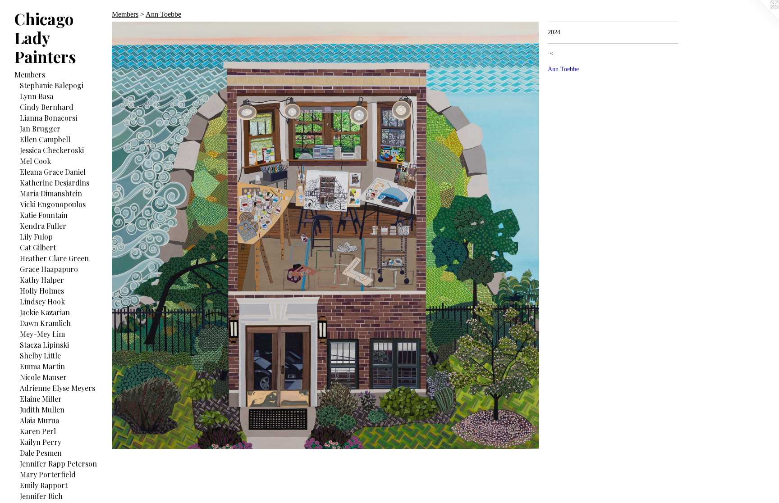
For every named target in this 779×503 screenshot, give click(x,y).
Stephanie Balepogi (51, 85)
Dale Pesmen (41, 453)
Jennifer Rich (41, 496)
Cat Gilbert (38, 247)
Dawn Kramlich (45, 323)
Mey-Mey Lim (42, 334)
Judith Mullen (42, 409)
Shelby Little (40, 355)
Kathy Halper (42, 280)
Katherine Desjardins (54, 182)
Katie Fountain (44, 215)
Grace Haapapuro (49, 269)
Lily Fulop (36, 236)
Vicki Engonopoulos (53, 204)
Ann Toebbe (163, 14)
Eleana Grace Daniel (53, 172)
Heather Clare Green (54, 258)
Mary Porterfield (48, 474)
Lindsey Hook (42, 301)
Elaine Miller (41, 398)
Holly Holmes (42, 290)
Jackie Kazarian (45, 312)
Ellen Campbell (45, 139)
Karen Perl (38, 431)
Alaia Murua (39, 420)
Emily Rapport (44, 485)
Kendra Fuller (43, 226)
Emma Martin (42, 366)
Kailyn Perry (40, 442)
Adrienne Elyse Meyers (57, 388)
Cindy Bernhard (46, 107)
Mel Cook (35, 161)
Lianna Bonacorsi (48, 117)
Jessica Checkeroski (52, 150)
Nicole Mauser (43, 377)
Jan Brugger (40, 128)
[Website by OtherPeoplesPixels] (761, 18)
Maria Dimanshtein (51, 193)
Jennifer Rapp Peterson (58, 463)
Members (29, 74)
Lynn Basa (36, 96)
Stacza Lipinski (44, 344)
